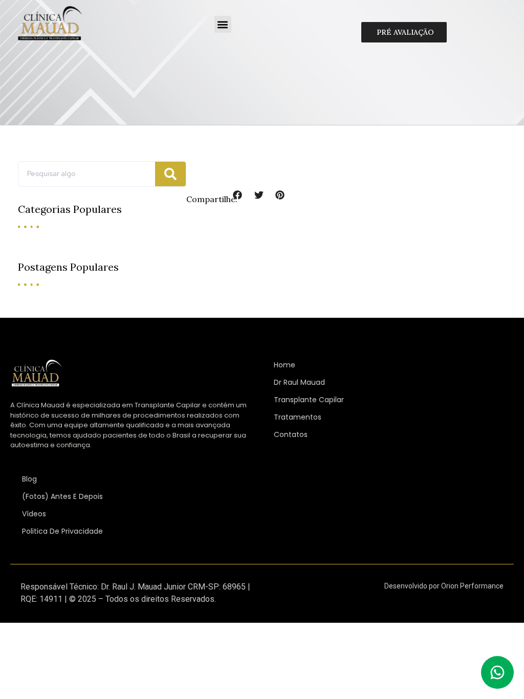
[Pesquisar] (170, 174)
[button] (222, 24)
